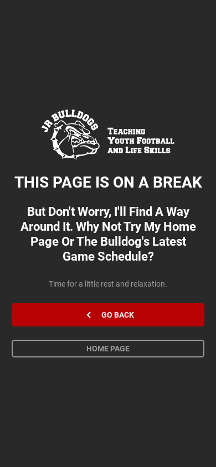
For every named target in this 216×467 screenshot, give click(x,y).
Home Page (108, 348)
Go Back (117, 314)
